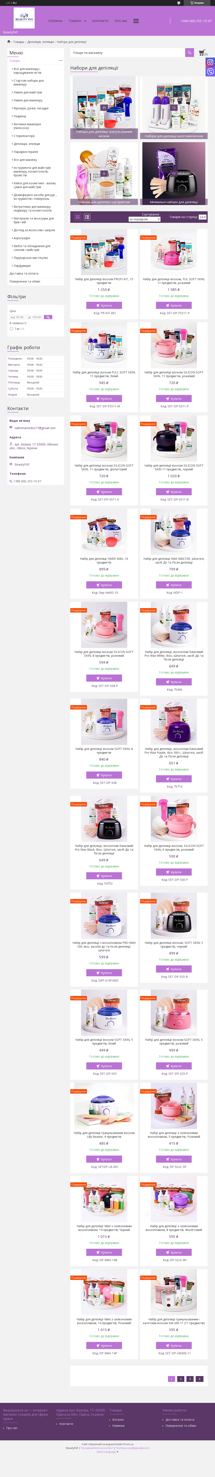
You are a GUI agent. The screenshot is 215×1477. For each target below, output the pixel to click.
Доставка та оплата (23, 273)
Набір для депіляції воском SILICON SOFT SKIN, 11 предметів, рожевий (173, 374)
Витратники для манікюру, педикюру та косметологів (33, 208)
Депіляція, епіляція (40, 42)
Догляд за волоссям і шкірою (34, 230)
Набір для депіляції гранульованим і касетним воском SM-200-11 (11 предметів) (174, 1321)
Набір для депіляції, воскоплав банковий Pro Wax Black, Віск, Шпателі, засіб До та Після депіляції (104, 849)
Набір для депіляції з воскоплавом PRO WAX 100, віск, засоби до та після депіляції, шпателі (104, 946)
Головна (55, 21)
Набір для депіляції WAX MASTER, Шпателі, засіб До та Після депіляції (174, 560)
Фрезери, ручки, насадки (31, 108)
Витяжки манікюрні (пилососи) (27, 126)
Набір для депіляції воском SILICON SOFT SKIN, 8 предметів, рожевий (104, 654)
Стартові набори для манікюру (29, 82)
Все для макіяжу (25, 160)
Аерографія (22, 238)
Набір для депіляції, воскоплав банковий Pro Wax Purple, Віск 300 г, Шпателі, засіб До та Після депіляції (173, 752)
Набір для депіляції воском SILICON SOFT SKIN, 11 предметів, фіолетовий (104, 467)
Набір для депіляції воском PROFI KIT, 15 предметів (104, 281)
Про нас (121, 21)
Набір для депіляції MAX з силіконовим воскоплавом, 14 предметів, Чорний (104, 1228)
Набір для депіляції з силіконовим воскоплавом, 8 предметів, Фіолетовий (174, 1228)
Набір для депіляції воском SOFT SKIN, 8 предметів (104, 751)
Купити (106, 305)
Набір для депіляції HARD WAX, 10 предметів (104, 560)
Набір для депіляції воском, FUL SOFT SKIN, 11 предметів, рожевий (174, 281)
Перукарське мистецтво (31, 258)
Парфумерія (22, 266)
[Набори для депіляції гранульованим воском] (104, 107)
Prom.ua (128, 1444)
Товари (75, 21)
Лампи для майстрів (28, 92)
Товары (18, 42)
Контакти (100, 21)
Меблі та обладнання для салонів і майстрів (32, 248)
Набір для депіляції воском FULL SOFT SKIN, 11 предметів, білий (104, 374)
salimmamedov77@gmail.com (35, 428)
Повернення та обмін (24, 281)
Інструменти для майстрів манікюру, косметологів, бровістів (32, 171)
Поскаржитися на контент (97, 1448)
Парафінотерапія (26, 152)
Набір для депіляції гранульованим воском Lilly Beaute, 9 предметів (104, 1135)
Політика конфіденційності (132, 1448)
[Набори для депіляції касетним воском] (173, 107)
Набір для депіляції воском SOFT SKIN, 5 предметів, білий (104, 1041)
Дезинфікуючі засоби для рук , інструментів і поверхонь (35, 197)
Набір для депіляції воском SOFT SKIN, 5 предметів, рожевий (174, 1041)
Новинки (118, 1426)
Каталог (118, 1420)
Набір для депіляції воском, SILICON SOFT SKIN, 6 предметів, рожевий (174, 847)
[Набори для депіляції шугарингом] (104, 173)
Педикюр (20, 116)
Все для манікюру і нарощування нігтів (27, 71)
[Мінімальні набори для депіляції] (173, 173)
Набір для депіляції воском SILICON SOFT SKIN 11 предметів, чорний (173, 467)
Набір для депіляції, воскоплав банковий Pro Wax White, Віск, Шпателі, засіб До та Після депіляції (173, 655)
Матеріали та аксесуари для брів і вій (34, 220)
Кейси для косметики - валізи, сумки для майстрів (35, 185)
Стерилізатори (24, 136)
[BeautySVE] (24, 17)
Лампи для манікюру (28, 100)
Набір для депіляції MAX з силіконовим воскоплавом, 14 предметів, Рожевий (104, 1321)
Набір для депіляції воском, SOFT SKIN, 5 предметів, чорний (174, 944)
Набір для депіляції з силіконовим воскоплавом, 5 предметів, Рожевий (174, 1135)
